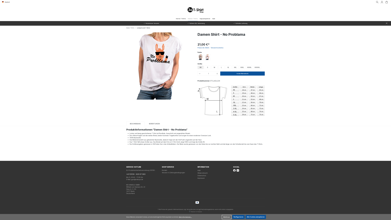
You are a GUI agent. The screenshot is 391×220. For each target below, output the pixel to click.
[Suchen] (377, 2)
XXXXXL (257, 67)
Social (236, 167)
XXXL (242, 67)
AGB (199, 170)
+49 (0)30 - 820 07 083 (135, 174)
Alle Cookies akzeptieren (256, 217)
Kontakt (164, 170)
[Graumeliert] (201, 57)
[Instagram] (238, 170)
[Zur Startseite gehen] (195, 10)
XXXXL (249, 67)
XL (228, 67)
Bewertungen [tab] (154, 124)
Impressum (201, 178)
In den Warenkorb (242, 73)
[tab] (135, 124)
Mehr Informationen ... (185, 217)
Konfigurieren (238, 217)
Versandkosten (191, 209)
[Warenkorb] (386, 2)
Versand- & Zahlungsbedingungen (173, 172)
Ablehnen (226, 217)
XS (201, 67)
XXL (235, 67)
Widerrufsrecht (203, 173)
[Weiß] (207, 57)
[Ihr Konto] (382, 2)
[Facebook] (234, 170)
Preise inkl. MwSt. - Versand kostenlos (210, 48)
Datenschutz (202, 175)
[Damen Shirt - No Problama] (159, 66)
